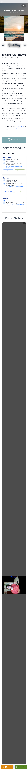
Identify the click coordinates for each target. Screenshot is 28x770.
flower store (19, 129)
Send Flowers (19, 209)
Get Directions (8, 171)
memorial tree (21, 126)
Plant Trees (19, 171)
